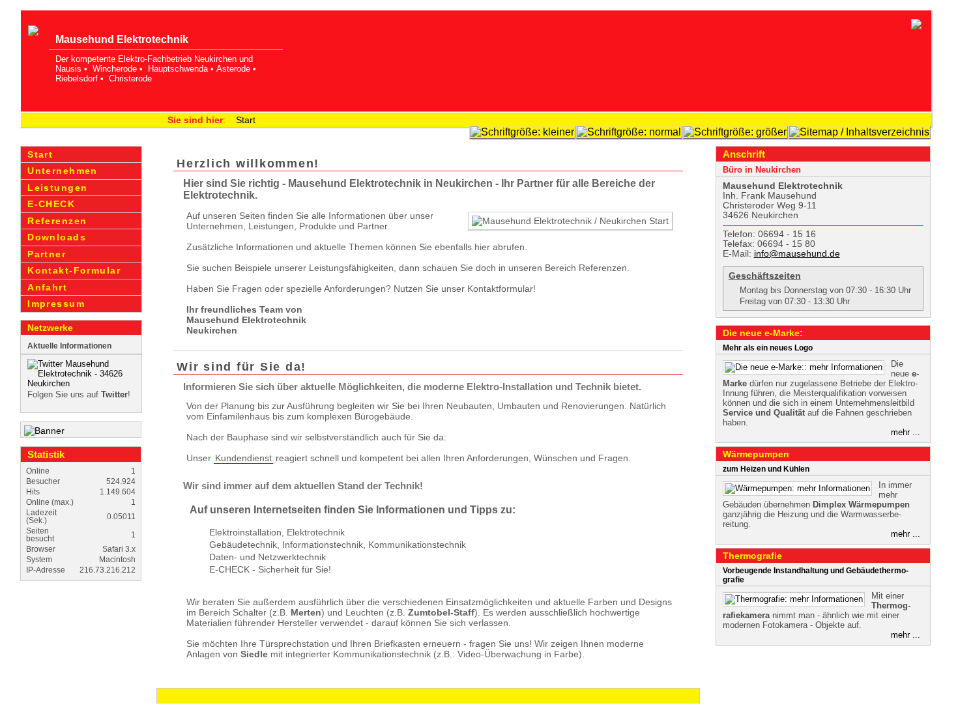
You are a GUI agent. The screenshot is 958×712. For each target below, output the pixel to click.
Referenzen (57, 221)
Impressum (56, 303)
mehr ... (905, 432)
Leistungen (57, 187)
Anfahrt (47, 287)
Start (245, 120)
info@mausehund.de (797, 254)
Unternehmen (62, 170)
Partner (46, 254)
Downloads (56, 237)
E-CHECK (51, 204)
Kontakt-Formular (74, 270)
